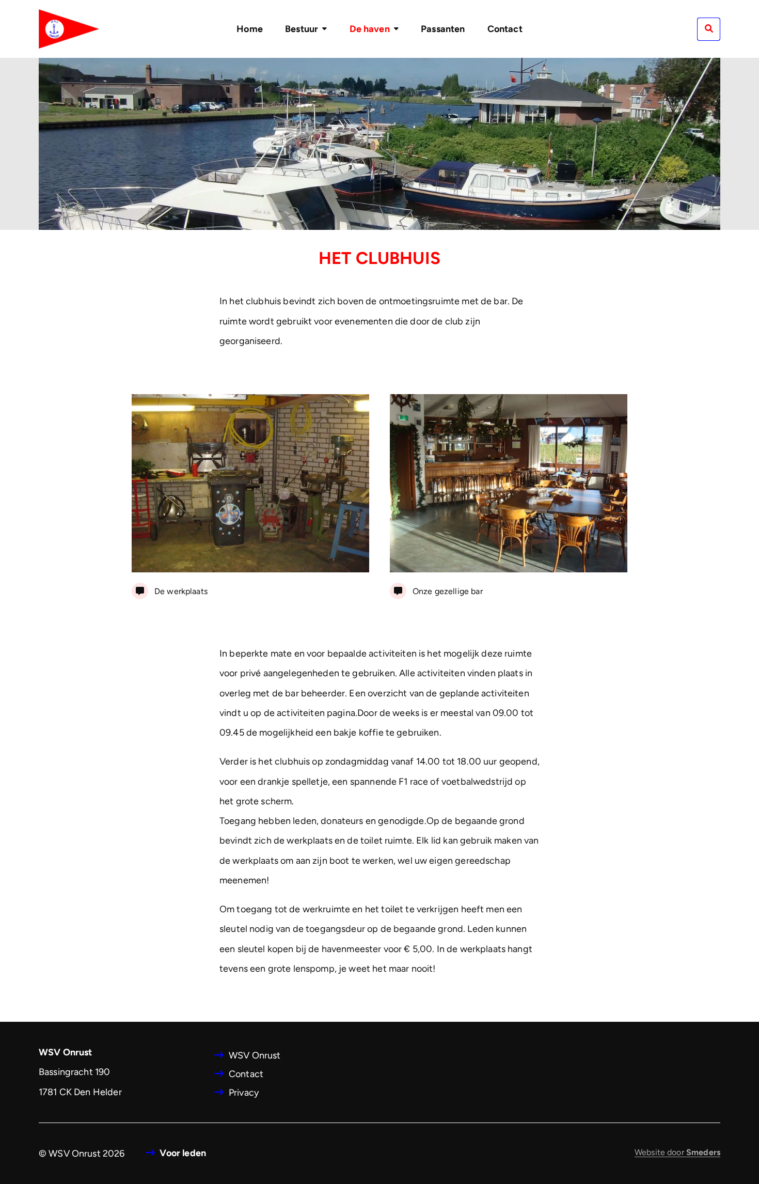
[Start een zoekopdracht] (708, 29)
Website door (677, 1152)
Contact (505, 29)
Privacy (244, 1092)
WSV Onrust (255, 1055)
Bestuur (301, 29)
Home (249, 29)
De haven (370, 29)
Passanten (443, 29)
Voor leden (183, 1153)
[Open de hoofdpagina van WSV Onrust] (69, 29)
